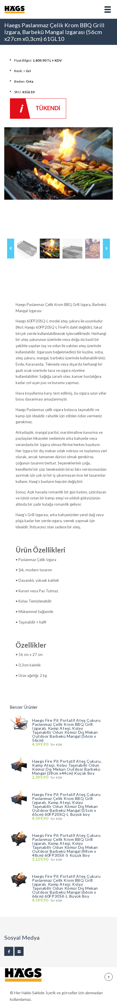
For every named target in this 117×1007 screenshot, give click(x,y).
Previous (10, 248)
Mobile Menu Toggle (107, 9)
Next (106, 248)
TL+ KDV (47, 744)
